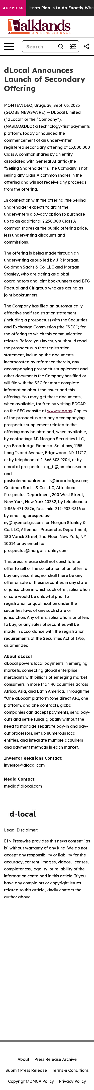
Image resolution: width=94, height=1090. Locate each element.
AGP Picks (13, 8)
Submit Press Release (26, 1070)
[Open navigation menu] (9, 46)
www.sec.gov (59, 410)
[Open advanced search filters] (73, 46)
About (23, 1059)
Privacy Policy (72, 1081)
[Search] (61, 46)
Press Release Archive (55, 1059)
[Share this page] (86, 46)
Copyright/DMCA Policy (31, 1081)
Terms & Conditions (70, 1070)
